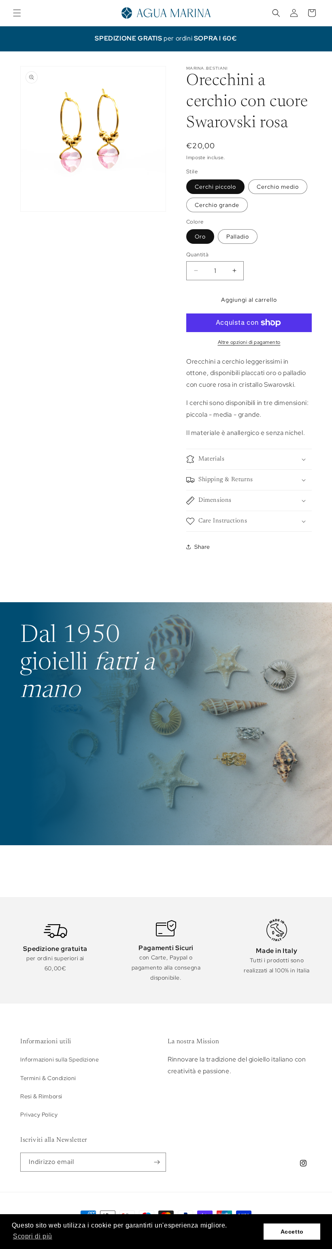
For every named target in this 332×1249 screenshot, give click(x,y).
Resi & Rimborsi (41, 1096)
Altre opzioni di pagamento (249, 342)
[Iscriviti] (157, 1162)
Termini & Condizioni (48, 1078)
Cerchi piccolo (215, 186)
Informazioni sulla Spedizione (59, 1059)
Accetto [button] (292, 1231)
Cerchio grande (217, 205)
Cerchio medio (278, 186)
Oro (200, 236)
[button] (17, 13)
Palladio (237, 236)
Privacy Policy (38, 1114)
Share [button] (202, 546)
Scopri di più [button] (32, 1236)
